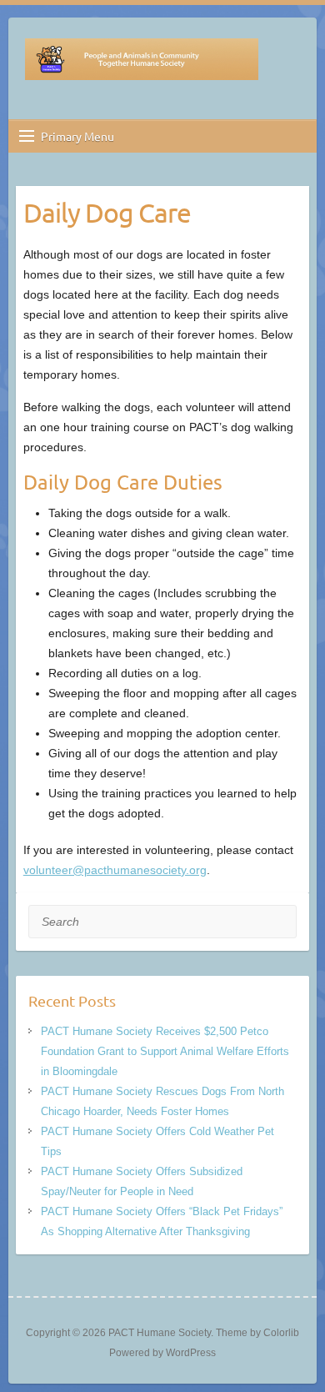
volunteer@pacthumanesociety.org (115, 870)
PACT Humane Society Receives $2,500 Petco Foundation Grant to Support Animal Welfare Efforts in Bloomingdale (165, 1051)
